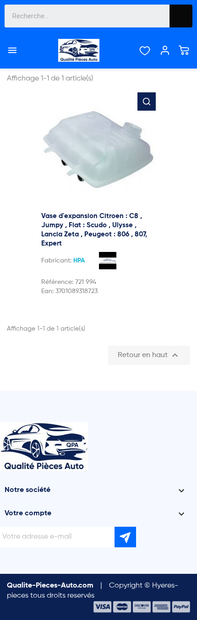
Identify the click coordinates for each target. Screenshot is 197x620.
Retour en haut (149, 355)
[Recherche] (181, 16)
